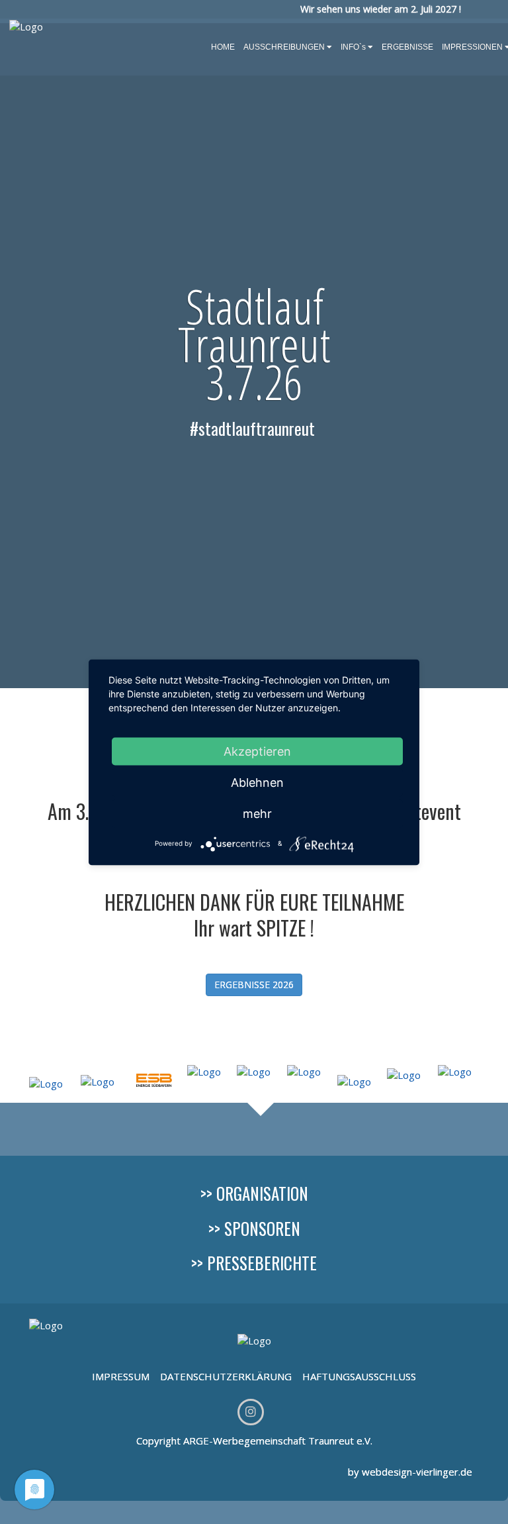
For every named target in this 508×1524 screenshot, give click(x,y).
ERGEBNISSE (407, 47)
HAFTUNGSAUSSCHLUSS (359, 1376)
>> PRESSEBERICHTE (254, 1262)
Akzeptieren (257, 751)
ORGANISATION (262, 1193)
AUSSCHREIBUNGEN (284, 47)
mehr (257, 813)
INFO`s (353, 47)
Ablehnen (257, 782)
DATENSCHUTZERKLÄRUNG (226, 1376)
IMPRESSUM (122, 1376)
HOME (223, 47)
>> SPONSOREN (254, 1228)
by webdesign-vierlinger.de (410, 1471)
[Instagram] (250, 1412)
